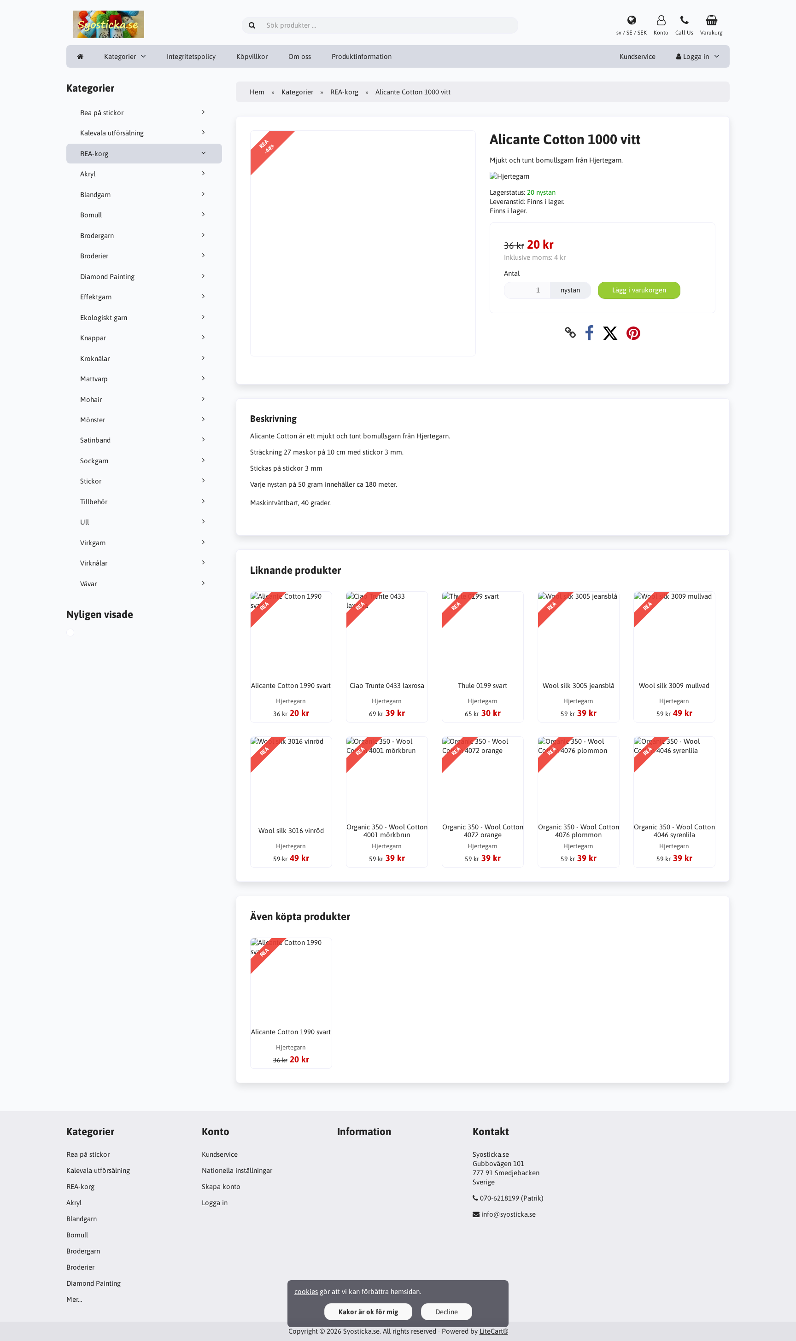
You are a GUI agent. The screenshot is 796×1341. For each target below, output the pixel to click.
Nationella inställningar (237, 1170)
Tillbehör (93, 502)
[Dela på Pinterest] (633, 333)
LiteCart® (494, 1331)
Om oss (299, 56)
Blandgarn (95, 194)
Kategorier (120, 56)
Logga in (695, 56)
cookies (306, 1291)
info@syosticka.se (508, 1214)
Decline (446, 1312)
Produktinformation (362, 56)
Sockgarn (94, 461)
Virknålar (93, 563)
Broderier (94, 256)
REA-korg (94, 153)
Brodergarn (97, 235)
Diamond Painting (107, 276)
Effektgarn (95, 297)
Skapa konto (221, 1186)
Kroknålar (95, 358)
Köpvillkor (252, 56)
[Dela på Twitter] (610, 333)
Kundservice (638, 56)
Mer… (74, 1299)
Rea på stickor (101, 113)
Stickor (90, 481)
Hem (257, 92)
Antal (512, 273)
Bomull (91, 215)
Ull (84, 522)
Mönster (92, 420)
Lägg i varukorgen (639, 290)
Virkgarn (92, 543)
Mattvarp (94, 379)
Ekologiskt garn (103, 317)
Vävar (88, 584)
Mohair (91, 399)
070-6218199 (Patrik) (512, 1198)
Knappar (93, 338)
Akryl (87, 174)
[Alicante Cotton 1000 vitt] (80, 634)
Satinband (95, 440)
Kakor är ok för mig (368, 1312)
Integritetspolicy (191, 56)
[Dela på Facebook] (589, 333)
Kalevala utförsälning (112, 133)
